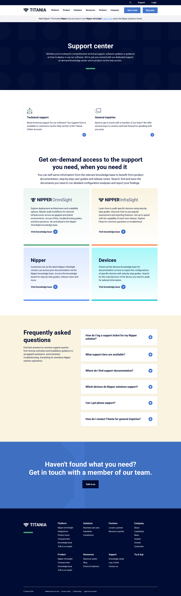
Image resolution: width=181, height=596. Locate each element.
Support (113, 554)
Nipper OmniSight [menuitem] (65, 528)
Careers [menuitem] (137, 539)
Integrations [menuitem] (63, 531)
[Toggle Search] (130, 2)
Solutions (88, 523)
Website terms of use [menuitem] (52, 591)
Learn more (108, 18)
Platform (62, 523)
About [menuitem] (136, 528)
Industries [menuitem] (87, 531)
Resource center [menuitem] (90, 559)
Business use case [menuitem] (91, 528)
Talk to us (90, 484)
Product (62, 554)
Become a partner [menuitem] (116, 531)
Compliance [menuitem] (88, 535)
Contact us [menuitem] (113, 566)
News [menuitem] (136, 535)
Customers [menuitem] (139, 546)
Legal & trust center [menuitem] (90, 591)
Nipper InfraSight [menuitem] (65, 559)
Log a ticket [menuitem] (114, 562)
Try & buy (138, 554)
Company (139, 523)
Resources (88, 554)
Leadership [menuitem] (139, 531)
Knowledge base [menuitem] (65, 542)
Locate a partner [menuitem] (116, 528)
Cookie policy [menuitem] (77, 591)
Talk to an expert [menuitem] (65, 546)
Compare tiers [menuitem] (64, 539)
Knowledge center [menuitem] (116, 559)
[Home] (35, 10)
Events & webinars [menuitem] (91, 566)
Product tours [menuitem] (63, 535)
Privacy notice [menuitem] (66, 591)
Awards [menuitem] (137, 542)
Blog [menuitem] (85, 562)
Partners (113, 523)
